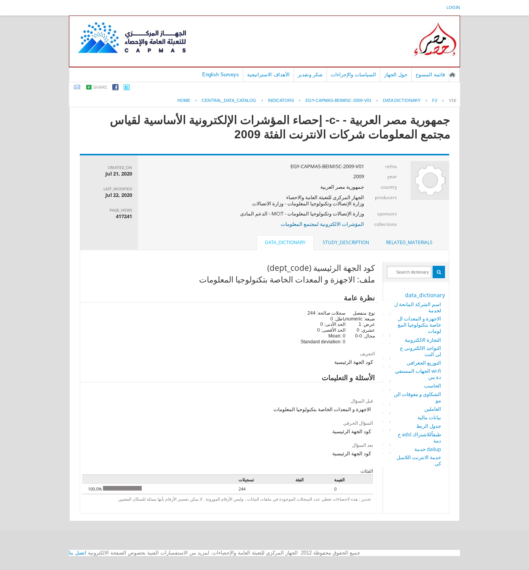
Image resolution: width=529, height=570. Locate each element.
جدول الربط (428, 426)
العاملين (432, 409)
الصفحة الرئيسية (452, 75)
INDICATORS (281, 100)
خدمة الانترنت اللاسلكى (419, 460)
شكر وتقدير (310, 74)
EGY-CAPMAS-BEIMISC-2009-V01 (338, 100)
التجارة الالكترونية (423, 340)
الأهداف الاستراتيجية (268, 74)
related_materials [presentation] (409, 242)
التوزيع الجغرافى (424, 363)
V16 (452, 100)
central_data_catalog (229, 100)
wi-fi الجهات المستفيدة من (418, 374)
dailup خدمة (427, 449)
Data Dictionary (402, 100)
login (453, 7)
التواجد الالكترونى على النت (420, 351)
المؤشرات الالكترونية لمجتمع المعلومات (322, 223)
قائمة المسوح (430, 74)
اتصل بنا (77, 553)
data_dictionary (425, 295)
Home (183, 100)
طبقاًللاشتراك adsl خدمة (419, 437)
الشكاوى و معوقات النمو (417, 397)
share (100, 87)
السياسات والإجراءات (353, 74)
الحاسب (432, 385)
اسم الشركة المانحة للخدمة (417, 307)
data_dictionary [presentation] (285, 242)
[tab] (409, 242)
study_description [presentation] (346, 242)
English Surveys (220, 74)
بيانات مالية (429, 417)
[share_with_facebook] (115, 88)
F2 (434, 100)
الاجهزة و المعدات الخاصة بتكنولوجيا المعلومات (419, 324)
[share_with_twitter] (127, 88)
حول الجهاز (395, 74)
